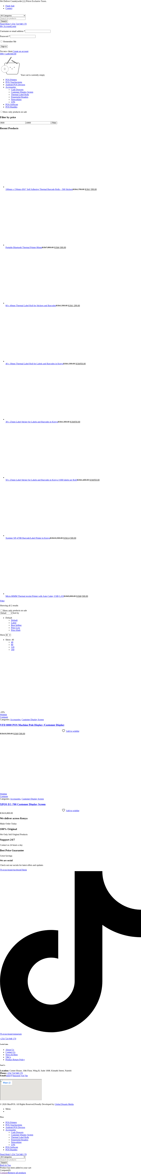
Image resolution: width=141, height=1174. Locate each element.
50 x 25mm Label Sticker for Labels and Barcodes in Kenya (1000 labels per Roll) (41, 480)
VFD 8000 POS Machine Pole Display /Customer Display (32, 724)
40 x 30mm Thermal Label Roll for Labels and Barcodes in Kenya (34, 364)
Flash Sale (10, 6)
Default (14, 620)
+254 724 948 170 (8, 1039)
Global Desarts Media (64, 1104)
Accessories (15, 719)
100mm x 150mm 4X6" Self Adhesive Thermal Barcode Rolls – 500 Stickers (39, 189)
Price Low (15, 628)
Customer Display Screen (33, 719)
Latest (13, 623)
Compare (4, 1173)
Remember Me (9, 41)
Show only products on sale (15, 112)
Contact (9, 8)
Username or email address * (12, 31)
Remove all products (17, 1173)
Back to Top (5, 1165)
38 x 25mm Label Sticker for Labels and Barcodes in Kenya (32, 422)
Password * (5, 36)
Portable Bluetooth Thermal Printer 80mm (24, 247)
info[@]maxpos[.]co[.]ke (17, 1075)
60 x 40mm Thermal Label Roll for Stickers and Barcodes (31, 305)
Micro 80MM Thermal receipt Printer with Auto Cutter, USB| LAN (35, 596)
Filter (54, 123)
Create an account (20, 51)
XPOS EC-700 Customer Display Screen (23, 804)
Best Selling (16, 625)
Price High (15, 630)
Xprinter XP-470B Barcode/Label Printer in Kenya (28, 538)
